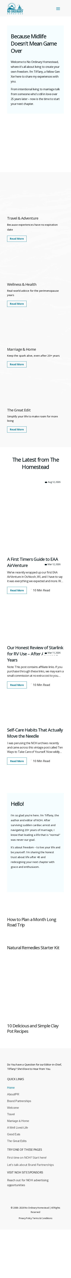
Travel (11, 1114)
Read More (17, 238)
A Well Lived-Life (17, 1127)
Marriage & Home (18, 1120)
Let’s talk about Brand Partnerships (30, 1165)
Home (11, 1087)
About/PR (13, 1094)
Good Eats (13, 1134)
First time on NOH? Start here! (26, 1158)
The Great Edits (16, 1141)
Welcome (13, 1107)
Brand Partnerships (19, 1101)
